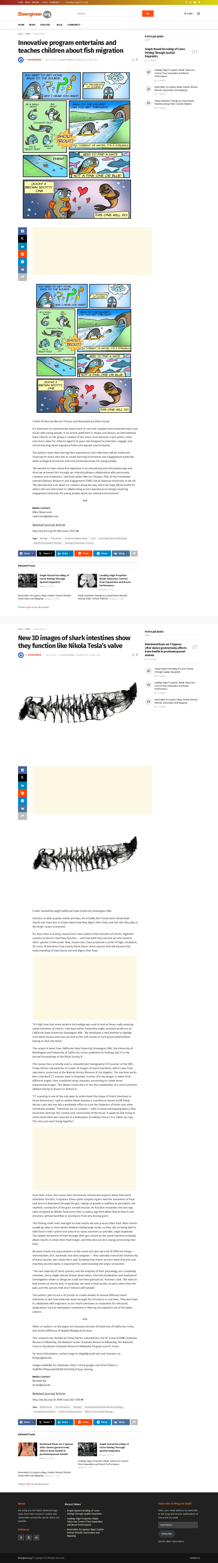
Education (56, 538)
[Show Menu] (198, 13)
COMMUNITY (54, 2)
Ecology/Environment (44, 1412)
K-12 (93, 538)
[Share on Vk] (22, 269)
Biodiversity (46, 1407)
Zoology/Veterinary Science (79, 543)
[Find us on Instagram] (36, 1537)
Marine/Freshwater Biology (47, 543)
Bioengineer (34, 59)
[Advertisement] (92, 251)
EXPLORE (35, 2)
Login (189, 13)
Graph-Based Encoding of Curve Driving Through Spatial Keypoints (54, 579)
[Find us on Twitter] (190, 2)
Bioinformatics (63, 1407)
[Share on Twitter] (22, 239)
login (28, 607)
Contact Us (195, 1558)
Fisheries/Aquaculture (76, 538)
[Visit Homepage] (42, 14)
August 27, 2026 (47, 586)
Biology (44, 538)
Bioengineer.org (25, 1558)
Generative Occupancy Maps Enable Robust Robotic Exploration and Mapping (85, 1532)
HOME (20, 2)
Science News (39, 34)
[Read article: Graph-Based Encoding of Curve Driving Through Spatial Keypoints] (27, 581)
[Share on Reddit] (22, 254)
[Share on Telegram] (22, 262)
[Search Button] (148, 13)
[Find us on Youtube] (195, 2)
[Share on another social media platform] (22, 277)
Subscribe (166, 1533)
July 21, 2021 (50, 59)
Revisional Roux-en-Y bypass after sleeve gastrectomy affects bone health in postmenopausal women (166, 650)
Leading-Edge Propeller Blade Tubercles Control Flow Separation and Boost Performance (174, 73)
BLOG (45, 2)
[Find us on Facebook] (186, 2)
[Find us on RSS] (199, 2)
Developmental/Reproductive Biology (104, 1407)
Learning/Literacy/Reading (113, 538)
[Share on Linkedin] (22, 246)
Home (20, 34)
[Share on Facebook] (22, 231)
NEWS (27, 2)
